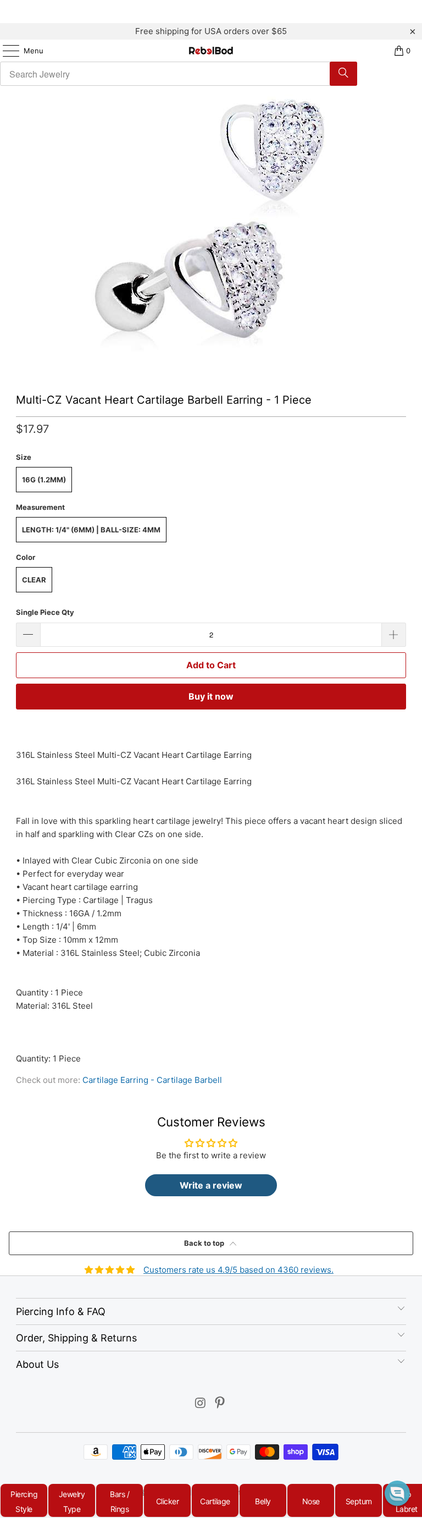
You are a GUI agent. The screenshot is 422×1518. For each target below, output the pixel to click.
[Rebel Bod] (211, 51)
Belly (263, 1501)
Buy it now (211, 696)
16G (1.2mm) (44, 479)
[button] (397, 1493)
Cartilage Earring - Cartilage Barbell (152, 1080)
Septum (359, 1501)
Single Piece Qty (45, 612)
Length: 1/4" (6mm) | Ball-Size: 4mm (91, 529)
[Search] (343, 74)
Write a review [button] (211, 1185)
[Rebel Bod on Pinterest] (220, 1404)
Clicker (167, 1501)
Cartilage (215, 1501)
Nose (311, 1501)
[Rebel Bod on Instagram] (200, 1404)
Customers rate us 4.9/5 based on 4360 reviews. (238, 1269)
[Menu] (5, 51)
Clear (34, 579)
